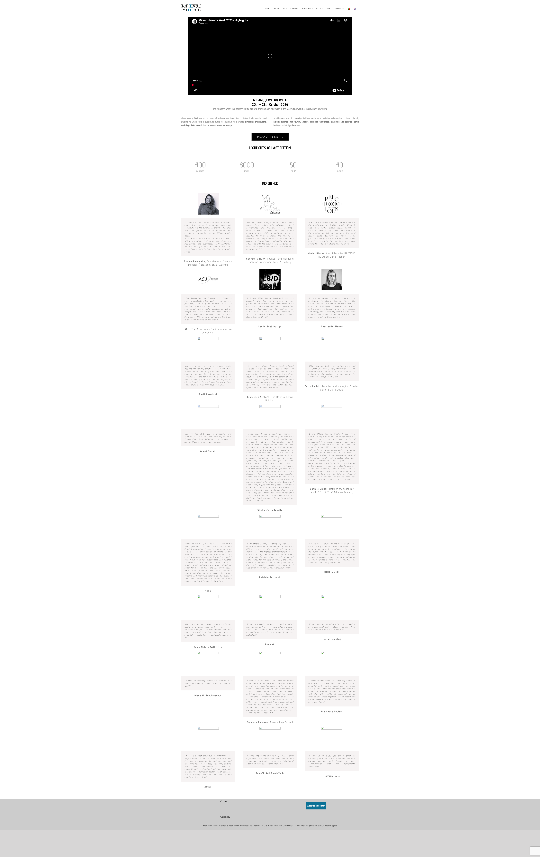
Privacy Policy (224, 817)
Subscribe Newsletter (316, 805)
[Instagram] (226, 804)
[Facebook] (222, 804)
